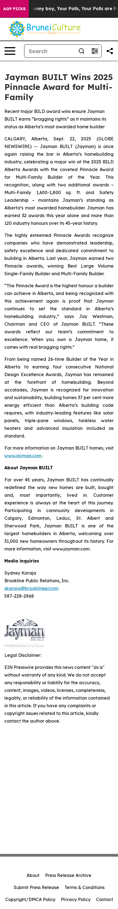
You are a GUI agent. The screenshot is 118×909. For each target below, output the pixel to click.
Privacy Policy (76, 899)
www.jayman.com (22, 455)
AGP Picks (14, 8)
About (33, 875)
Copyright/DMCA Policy (30, 899)
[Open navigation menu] (9, 51)
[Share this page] (110, 51)
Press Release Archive (68, 875)
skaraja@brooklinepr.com (31, 588)
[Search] (81, 51)
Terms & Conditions (84, 887)
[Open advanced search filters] (94, 51)
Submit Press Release (36, 887)
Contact (104, 899)
